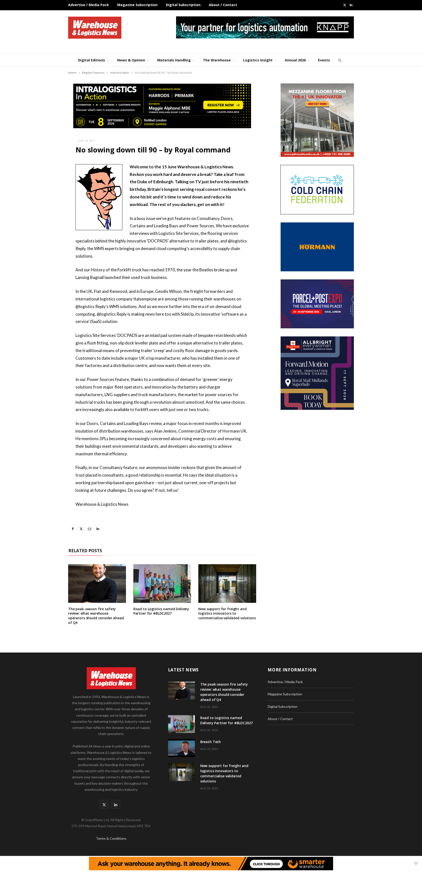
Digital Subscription (183, 4)
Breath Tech (210, 741)
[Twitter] (44, 194)
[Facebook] (44, 181)
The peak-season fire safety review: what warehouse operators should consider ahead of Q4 (96, 616)
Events (324, 60)
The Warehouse (217, 60)
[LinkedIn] (44, 219)
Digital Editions (91, 60)
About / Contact (223, 4)
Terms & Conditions (111, 838)
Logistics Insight (258, 60)
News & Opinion (131, 60)
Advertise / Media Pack (88, 4)
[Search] (339, 60)
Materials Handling (174, 60)
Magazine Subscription (137, 4)
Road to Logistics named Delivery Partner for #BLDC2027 (161, 611)
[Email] (44, 206)
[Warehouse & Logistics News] (94, 28)
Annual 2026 (295, 60)
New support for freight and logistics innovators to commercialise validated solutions (227, 613)
